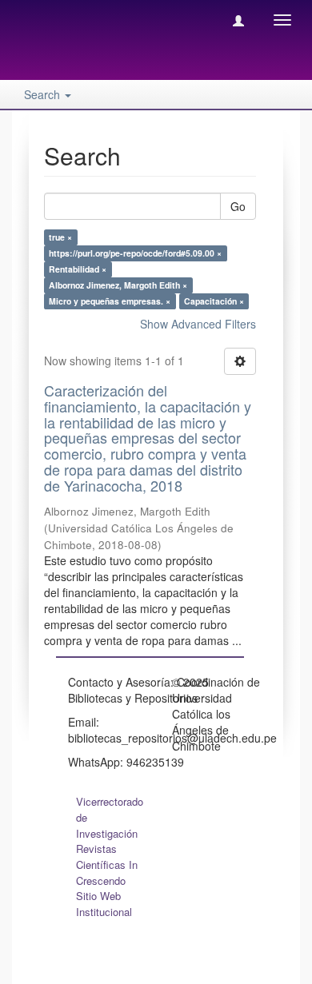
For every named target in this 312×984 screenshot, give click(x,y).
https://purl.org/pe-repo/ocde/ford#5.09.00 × (135, 253)
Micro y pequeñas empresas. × (109, 301)
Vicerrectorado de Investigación (109, 817)
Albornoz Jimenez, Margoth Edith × (118, 285)
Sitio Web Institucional (104, 903)
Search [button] (43, 94)
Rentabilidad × (77, 269)
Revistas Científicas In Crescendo (107, 864)
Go (238, 206)
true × (60, 237)
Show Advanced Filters (198, 324)
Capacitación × (214, 301)
